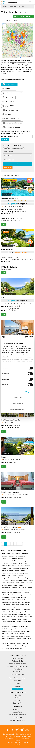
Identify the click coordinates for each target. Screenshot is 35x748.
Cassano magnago (6, 587)
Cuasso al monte (6, 636)
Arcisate (4, 592)
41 (3, 84)
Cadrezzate (29, 595)
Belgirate (9, 646)
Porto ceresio (5, 633)
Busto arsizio (16, 631)
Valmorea (26, 592)
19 (3, 110)
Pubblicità (17, 686)
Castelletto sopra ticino (8, 599)
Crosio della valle (16, 553)
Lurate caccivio (28, 616)
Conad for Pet (17, 703)
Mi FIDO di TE (17, 672)
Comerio (13, 580)
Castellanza (12, 643)
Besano (3, 616)
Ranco (28, 631)
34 (3, 127)
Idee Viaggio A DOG (10, 110)
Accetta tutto (17, 397)
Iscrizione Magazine (17, 674)
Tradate (21, 585)
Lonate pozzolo (25, 641)
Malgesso (9, 592)
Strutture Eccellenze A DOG (12, 93)
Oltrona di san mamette (24, 607)
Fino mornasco (10, 648)
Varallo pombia (18, 624)
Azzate (3, 553)
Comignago (5, 643)
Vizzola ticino (26, 629)
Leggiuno (18, 638)
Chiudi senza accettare (17, 409)
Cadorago (25, 643)
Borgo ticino (18, 629)
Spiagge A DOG (8, 106)
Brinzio (22, 604)
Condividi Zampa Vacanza (17, 664)
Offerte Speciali (8, 101)
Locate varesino (16, 602)
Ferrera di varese (6, 641)
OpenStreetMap (26, 57)
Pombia (3, 638)
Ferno (11, 633)
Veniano (13, 616)
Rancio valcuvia (5, 626)
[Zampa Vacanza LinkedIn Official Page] (22, 730)
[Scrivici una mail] (27, 730)
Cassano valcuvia (15, 641)
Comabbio (19, 580)
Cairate (22, 582)
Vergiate (27, 578)
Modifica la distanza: (8, 137)
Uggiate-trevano (6, 609)
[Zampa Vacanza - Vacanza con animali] (9, 2)
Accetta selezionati (17, 403)
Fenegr (16, 633)
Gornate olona (15, 565)
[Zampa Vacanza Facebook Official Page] (8, 730)
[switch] (30, 373)
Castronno (4, 556)
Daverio (9, 553)
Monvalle (4, 621)
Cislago (21, 636)
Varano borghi (24, 568)
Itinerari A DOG (8, 114)
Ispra (25, 614)
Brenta (3, 624)
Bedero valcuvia (11, 621)
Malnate (11, 570)
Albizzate (30, 561)
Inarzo (7, 563)
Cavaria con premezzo (23, 573)
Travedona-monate (7, 585)
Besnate (17, 570)
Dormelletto (14, 636)
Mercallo (25, 580)
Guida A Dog (17, 695)
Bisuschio (23, 597)
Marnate (23, 631)
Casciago (22, 570)
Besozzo (27, 604)
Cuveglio (25, 619)
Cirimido (24, 638)
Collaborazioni (17, 700)
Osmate (4, 590)
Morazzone (11, 556)
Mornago (20, 558)
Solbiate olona (19, 609)
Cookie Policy (17, 712)
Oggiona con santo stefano (9, 573)
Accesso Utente (17, 658)
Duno (26, 626)
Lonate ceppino (6, 580)
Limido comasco (27, 624)
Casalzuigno (9, 624)
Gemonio (14, 614)
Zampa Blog (17, 698)
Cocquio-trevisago (15, 597)
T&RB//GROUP (17, 744)
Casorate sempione (25, 590)
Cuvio (29, 614)
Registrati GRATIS (17, 661)
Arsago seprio (11, 582)
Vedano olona (15, 568)
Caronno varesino (6, 561)
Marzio (3, 648)
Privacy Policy (17, 709)
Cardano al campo (6, 602)
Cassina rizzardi (11, 638)
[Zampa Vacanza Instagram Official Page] (17, 730)
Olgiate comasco (6, 604)
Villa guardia (27, 636)
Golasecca (22, 599)
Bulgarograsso (14, 626)
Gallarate (4, 595)
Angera (12, 629)
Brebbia (17, 599)
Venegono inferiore (7, 578)
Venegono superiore (18, 575)
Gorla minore (20, 616)
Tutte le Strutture (9, 84)
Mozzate (14, 619)
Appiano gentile (20, 612)
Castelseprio (5, 570)
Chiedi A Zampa (18, 669)
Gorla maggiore (26, 602)
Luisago (24, 646)
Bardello (14, 587)
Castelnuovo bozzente (13, 590)
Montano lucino (17, 646)
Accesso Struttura (17, 681)
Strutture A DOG (9, 88)
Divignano (18, 643)
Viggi (13, 612)
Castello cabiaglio (6, 612)
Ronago (20, 619)
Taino (3, 607)
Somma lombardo (18, 592)
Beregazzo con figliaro (18, 595)
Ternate (4, 575)
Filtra (17, 164)
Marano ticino (18, 648)
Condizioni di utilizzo (17, 717)
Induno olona (29, 582)
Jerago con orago (6, 568)
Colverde (21, 626)
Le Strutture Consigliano (11, 127)
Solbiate (30, 587)
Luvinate (9, 575)
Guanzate (4, 631)
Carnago (27, 565)
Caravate (19, 621)
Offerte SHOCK (8, 97)
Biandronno (21, 578)
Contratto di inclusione (17, 720)
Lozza (3, 563)
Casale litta (15, 561)
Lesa (29, 646)
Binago (17, 582)
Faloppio (14, 607)
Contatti (17, 683)
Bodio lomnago (23, 561)
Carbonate (27, 609)
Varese (22, 565)
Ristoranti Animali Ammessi (12, 123)
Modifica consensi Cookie (17, 715)
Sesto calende (15, 604)
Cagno (19, 587)
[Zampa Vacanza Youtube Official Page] (12, 730)
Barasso (15, 578)
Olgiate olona (5, 629)
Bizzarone (8, 607)
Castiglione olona (6, 565)
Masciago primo (27, 621)
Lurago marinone (6, 619)
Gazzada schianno (20, 556)
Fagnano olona (5, 597)
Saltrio (8, 616)
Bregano (15, 585)
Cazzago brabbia (23, 563)
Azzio (26, 612)
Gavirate (4, 582)
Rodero (24, 587)
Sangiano (21, 633)
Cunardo (4, 646)
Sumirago (14, 558)
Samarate (4, 614)
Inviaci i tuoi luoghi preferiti (23, 17)
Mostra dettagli (25, 392)
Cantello (31, 580)
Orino (12, 609)
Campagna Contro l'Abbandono (17, 666)
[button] (16, 38)
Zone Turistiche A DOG (11, 119)
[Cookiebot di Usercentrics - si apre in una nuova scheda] (25, 337)
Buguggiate (25, 553)
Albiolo (9, 595)
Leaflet (22, 57)
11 (3, 118)
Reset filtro (7, 168)
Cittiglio (10, 631)
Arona (29, 638)
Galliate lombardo (6, 558)
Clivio (9, 614)
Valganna (20, 614)
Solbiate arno (14, 563)
